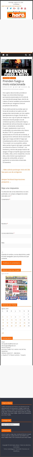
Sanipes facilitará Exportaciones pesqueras (13, 180)
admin (16, 87)
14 (20, 320)
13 (16, 320)
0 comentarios (23, 87)
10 (3, 320)
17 (3, 323)
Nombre (4, 224)
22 (24, 323)
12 (11, 320)
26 (11, 326)
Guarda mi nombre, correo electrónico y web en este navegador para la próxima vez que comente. (15, 256)
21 (20, 323)
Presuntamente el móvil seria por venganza (13, 89)
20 (16, 323)
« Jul (2, 333)
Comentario (5, 199)
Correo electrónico (7, 233)
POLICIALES (6, 78)
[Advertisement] (16, 35)
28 (20, 326)
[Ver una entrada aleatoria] (30, 55)
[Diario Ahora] (3, 55)
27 (16, 326)
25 (7, 326)
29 (24, 326)
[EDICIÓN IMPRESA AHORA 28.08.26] (17, 299)
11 (7, 320)
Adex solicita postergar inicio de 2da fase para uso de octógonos (15, 171)
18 (7, 323)
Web (2, 243)
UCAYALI (13, 78)
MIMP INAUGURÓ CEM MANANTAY (11, 6)
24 (3, 326)
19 (11, 323)
